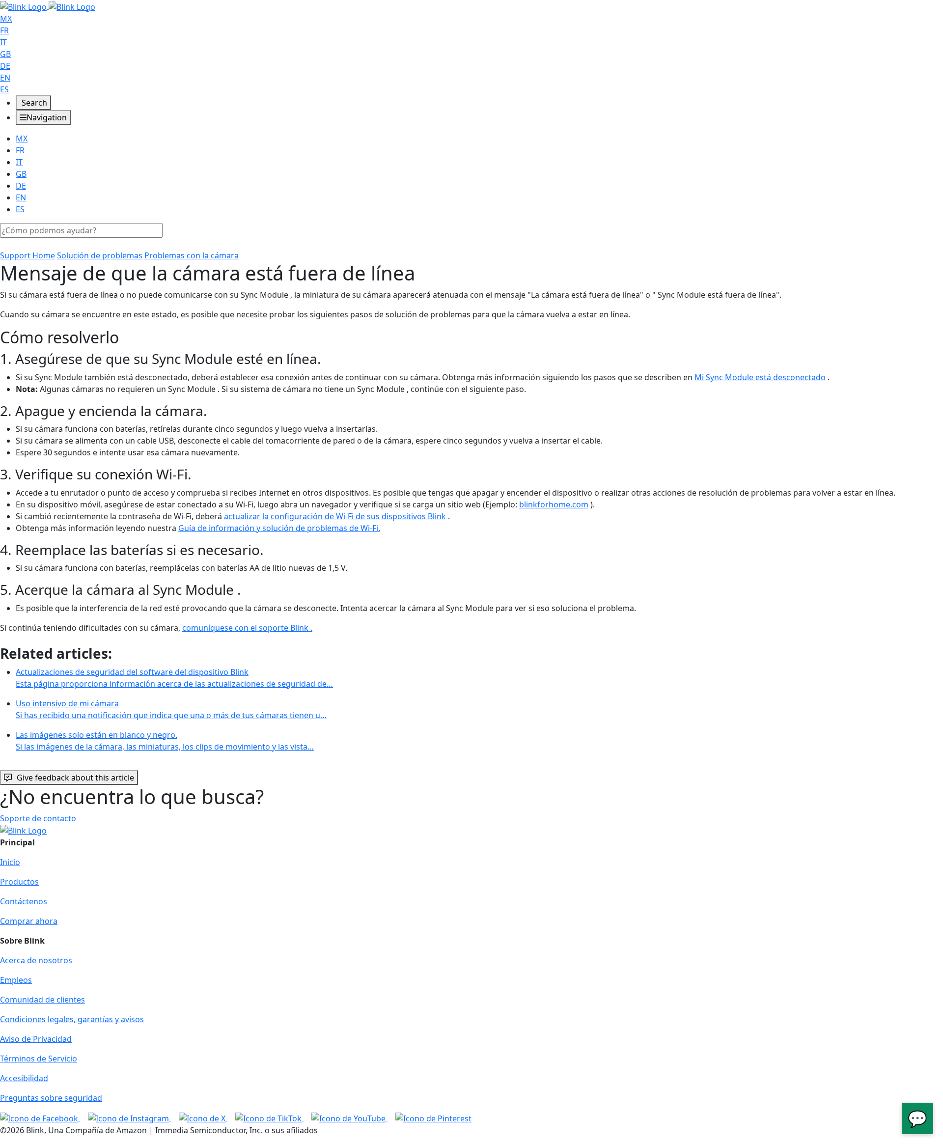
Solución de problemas (99, 255)
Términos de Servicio (38, 1058)
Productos (19, 881)
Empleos (16, 980)
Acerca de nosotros (36, 960)
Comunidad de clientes (42, 999)
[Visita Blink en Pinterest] (433, 1117)
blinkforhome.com (553, 504)
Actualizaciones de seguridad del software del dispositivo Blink (174, 678)
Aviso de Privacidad (36, 1038)
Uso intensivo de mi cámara (171, 709)
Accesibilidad (24, 1078)
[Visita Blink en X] (203, 1117)
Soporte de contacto (38, 818)
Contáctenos (23, 901)
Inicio (10, 862)
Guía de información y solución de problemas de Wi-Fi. (279, 528)
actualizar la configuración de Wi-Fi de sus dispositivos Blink (335, 516)
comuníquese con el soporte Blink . (247, 627)
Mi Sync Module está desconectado (760, 377)
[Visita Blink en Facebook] (40, 1117)
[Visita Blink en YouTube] (349, 1117)
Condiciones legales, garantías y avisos (72, 1019)
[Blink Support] (47, 5)
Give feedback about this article (75, 777)
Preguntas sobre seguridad (51, 1097)
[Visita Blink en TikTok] (269, 1117)
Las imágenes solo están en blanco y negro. (165, 740)
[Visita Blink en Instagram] (129, 1117)
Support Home (27, 255)
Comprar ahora (28, 921)
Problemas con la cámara (191, 255)
